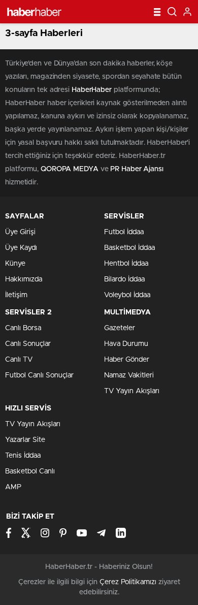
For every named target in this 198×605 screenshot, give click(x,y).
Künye (15, 263)
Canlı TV (18, 359)
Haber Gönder (126, 359)
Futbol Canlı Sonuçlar (39, 375)
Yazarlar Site (25, 439)
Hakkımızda (23, 279)
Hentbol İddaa (126, 263)
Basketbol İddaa (129, 247)
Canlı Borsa (23, 328)
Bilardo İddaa (124, 279)
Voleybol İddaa (127, 295)
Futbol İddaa (124, 232)
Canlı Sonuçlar (28, 343)
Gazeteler (119, 328)
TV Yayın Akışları (131, 391)
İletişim (16, 295)
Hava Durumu (126, 343)
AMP (13, 487)
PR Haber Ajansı (136, 169)
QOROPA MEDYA (69, 169)
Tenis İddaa (23, 455)
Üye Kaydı (21, 247)
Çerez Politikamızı (128, 582)
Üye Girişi (20, 232)
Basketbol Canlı (30, 471)
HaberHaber (92, 89)
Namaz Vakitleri (129, 375)
